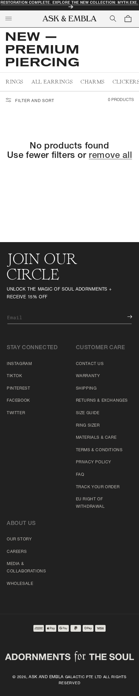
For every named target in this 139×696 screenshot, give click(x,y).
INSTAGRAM (19, 364)
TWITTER (16, 413)
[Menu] (8, 18)
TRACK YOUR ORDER (98, 487)
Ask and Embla (46, 677)
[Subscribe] (124, 317)
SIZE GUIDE (88, 413)
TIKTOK (14, 376)
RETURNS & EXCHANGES (102, 401)
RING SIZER (88, 426)
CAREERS (17, 552)
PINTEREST (18, 389)
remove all (110, 156)
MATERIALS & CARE (96, 438)
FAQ (80, 475)
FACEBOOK (18, 401)
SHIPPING (86, 389)
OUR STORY (19, 539)
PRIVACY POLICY (93, 462)
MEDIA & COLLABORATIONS (26, 567)
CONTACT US (90, 364)
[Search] (113, 18)
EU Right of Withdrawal (90, 503)
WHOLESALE (20, 584)
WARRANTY (88, 376)
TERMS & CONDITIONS (99, 450)
